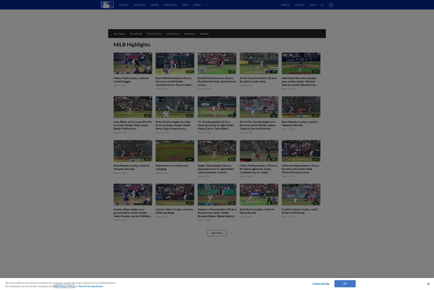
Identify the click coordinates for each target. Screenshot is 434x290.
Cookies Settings (321, 283)
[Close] (428, 283)
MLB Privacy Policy (64, 286)
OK (345, 283)
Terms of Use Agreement (90, 286)
